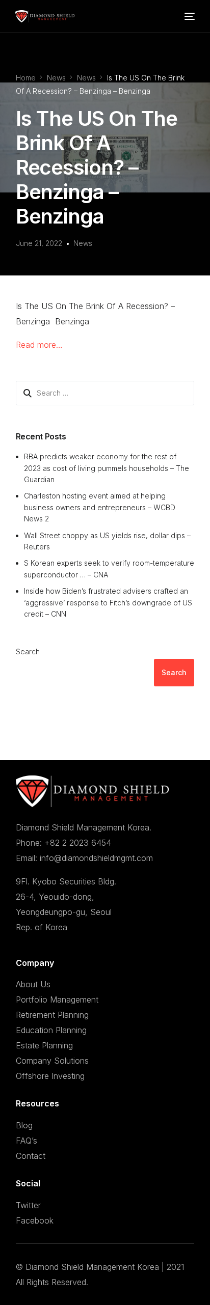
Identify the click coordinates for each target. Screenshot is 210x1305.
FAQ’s (26, 1140)
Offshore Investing (50, 1076)
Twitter (28, 1205)
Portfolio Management (57, 999)
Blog (24, 1125)
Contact (30, 1156)
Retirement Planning (52, 1015)
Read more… (39, 345)
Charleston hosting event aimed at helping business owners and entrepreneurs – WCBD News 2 (99, 507)
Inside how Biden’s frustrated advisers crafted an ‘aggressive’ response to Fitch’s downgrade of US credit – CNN (108, 602)
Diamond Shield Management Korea (92, 1267)
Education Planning (51, 1030)
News (82, 243)
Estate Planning (44, 1045)
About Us (33, 984)
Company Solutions (52, 1061)
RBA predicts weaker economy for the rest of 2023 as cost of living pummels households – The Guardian (106, 468)
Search (28, 651)
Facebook (35, 1220)
